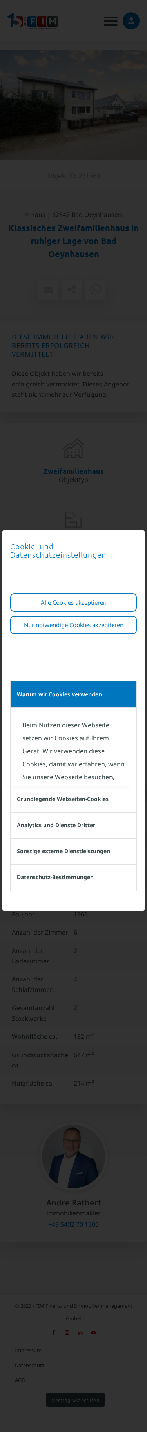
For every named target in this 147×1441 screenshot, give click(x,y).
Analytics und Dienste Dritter (56, 825)
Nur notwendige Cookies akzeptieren (73, 625)
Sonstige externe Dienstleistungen (63, 851)
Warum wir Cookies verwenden (59, 694)
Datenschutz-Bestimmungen (55, 877)
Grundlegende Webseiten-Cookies (63, 798)
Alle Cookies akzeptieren (74, 602)
